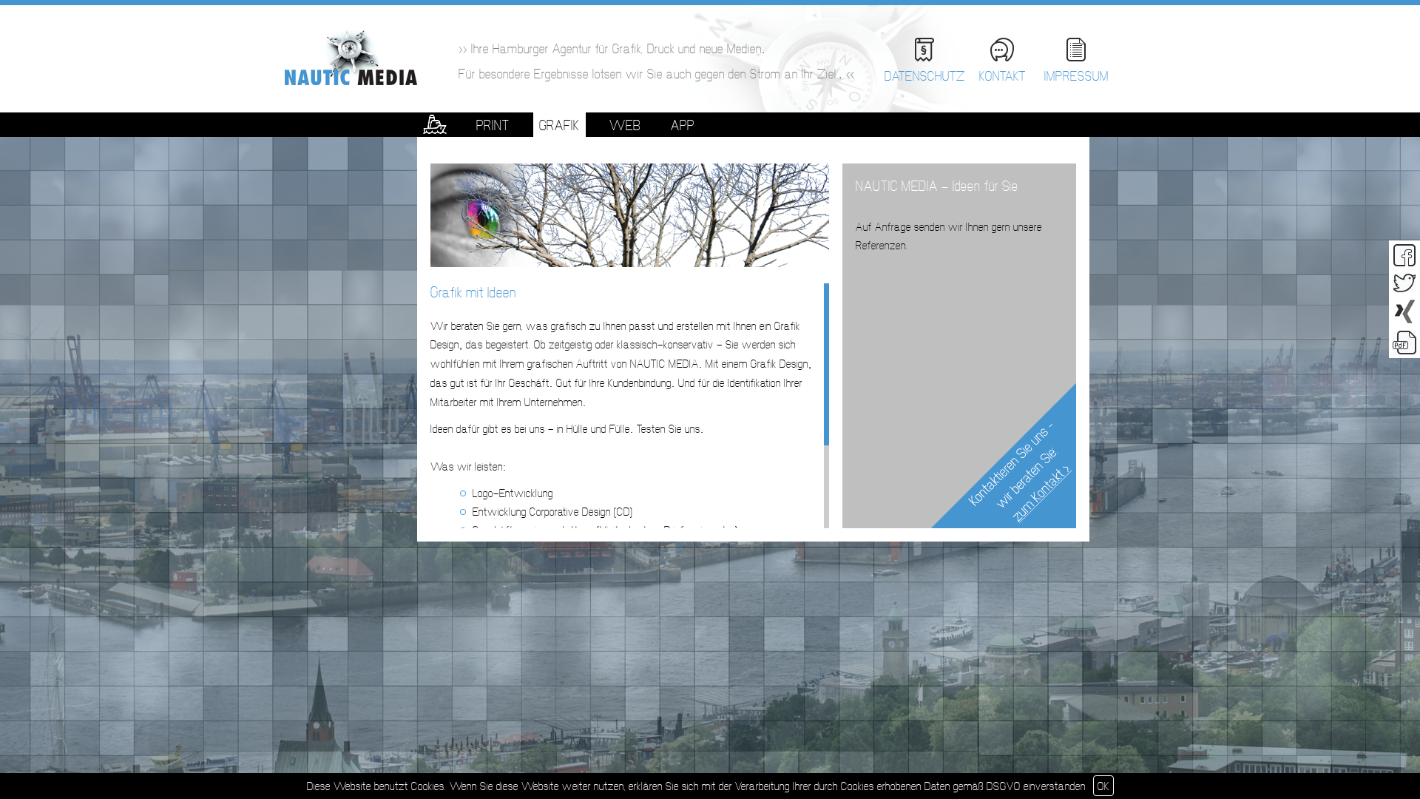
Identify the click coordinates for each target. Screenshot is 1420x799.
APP (682, 125)
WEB (625, 125)
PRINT (493, 125)
